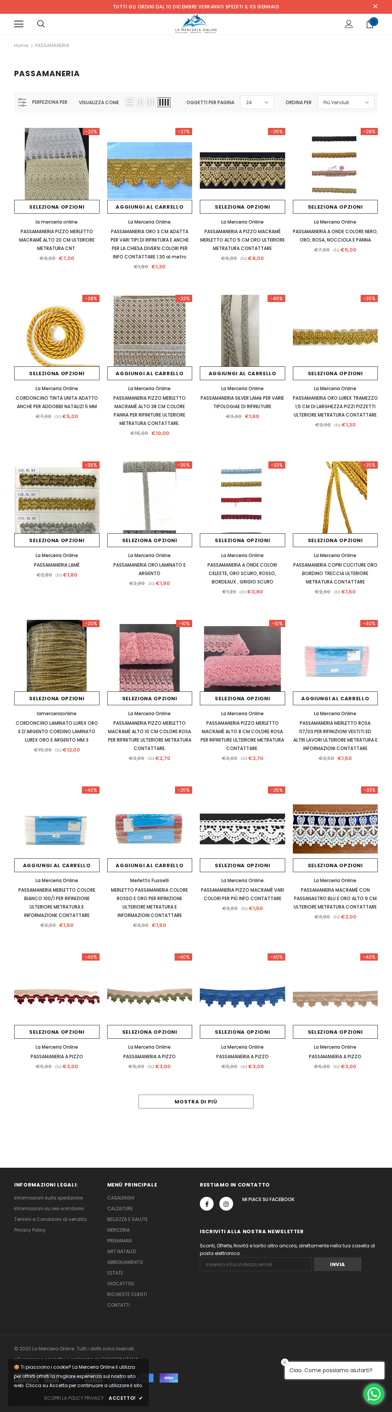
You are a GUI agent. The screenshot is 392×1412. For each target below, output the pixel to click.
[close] (375, 7)
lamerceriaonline (57, 713)
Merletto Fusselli (149, 880)
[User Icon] (349, 24)
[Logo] (196, 23)
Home (21, 45)
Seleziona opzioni (56, 207)
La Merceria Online (149, 222)
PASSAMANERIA (52, 45)
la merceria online (57, 222)
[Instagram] (226, 1204)
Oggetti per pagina (210, 102)
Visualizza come (99, 102)
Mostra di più (196, 1101)
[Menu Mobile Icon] (18, 24)
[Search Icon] (41, 24)
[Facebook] (207, 1204)
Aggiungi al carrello (149, 207)
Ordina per (299, 102)
